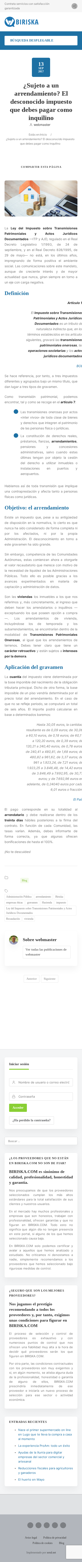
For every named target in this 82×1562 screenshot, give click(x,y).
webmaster (42, 125)
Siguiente (50, 978)
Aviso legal (31, 1537)
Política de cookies (43, 1543)
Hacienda (47, 902)
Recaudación (13, 918)
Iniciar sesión (19, 1064)
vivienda (28, 918)
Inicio (43, 134)
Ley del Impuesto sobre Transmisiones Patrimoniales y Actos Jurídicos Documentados (39, 911)
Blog (24, 880)
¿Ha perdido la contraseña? (32, 1120)
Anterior (31, 978)
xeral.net (51, 1552)
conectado (52, 1016)
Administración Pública (18, 896)
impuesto (61, 902)
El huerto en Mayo (31, 1479)
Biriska (59, 896)
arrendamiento (43, 896)
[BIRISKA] (22, 22)
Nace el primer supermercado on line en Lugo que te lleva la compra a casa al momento (45, 1434)
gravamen (32, 902)
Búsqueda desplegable (31, 40)
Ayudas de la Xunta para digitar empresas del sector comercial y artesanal (41, 1457)
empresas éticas (14, 902)
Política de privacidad (54, 1537)
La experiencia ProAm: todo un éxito (44, 1445)
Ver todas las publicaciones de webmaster (46, 952)
